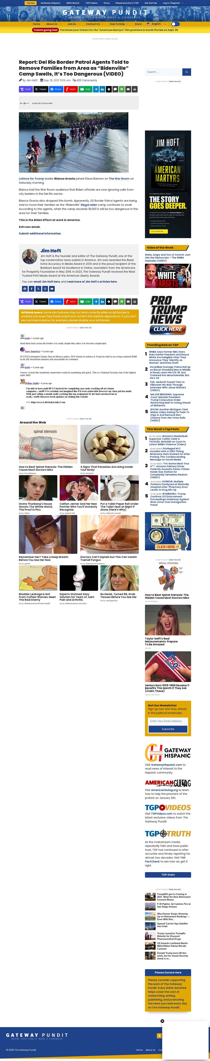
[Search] (186, 72)
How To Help (117, 24)
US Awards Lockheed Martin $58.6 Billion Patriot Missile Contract (172, 946)
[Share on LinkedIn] (102, 89)
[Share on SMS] (122, 89)
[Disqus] (79, 371)
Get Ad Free (151, 3)
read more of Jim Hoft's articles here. (92, 281)
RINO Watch (73, 3)
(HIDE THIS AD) (112, 39)
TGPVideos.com (161, 814)
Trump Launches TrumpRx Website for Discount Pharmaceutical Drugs (171, 936)
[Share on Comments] (115, 89)
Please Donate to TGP (127, 3)
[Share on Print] (135, 89)
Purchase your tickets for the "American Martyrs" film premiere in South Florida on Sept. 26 (106, 30)
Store (106, 3)
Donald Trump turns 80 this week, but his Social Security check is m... (172, 956)
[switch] (175, 24)
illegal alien (89, 205)
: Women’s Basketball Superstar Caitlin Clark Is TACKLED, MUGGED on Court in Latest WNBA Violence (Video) (168, 440)
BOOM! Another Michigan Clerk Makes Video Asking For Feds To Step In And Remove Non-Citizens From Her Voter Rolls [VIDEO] (169, 415)
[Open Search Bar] (165, 24)
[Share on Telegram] (96, 89)
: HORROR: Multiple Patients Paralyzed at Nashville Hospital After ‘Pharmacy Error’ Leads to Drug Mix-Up (170, 485)
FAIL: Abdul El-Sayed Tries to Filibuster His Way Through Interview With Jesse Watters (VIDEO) (168, 386)
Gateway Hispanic (50, 3)
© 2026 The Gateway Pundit (21, 1049)
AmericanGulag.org (164, 790)
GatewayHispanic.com (166, 765)
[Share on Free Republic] (109, 89)
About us (150, 1049)
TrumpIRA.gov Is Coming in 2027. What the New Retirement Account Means (174, 897)
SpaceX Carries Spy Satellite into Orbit (172, 925)
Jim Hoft (50, 250)
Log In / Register (171, 3)
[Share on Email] (128, 89)
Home (36, 24)
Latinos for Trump (31, 178)
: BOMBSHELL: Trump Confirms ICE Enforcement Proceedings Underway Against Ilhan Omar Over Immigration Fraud (169, 499)
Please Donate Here (168, 972)
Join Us (71, 24)
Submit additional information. (40, 233)
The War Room (119, 178)
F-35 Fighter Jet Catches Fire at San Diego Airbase (174, 905)
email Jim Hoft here (47, 281)
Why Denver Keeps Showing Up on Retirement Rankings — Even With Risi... (173, 916)
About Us (51, 24)
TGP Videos (91, 3)
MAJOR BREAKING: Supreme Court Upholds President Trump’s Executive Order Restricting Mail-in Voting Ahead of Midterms (170, 400)
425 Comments (86, 80)
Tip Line (31, 3)
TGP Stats (168, 875)
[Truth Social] (159, 1035)
